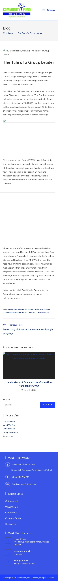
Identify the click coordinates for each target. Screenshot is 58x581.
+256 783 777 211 (20, 477)
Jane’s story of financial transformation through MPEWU (29, 384)
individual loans (42, 309)
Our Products (9, 428)
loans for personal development (19, 312)
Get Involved (9, 421)
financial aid (14, 309)
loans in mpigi (42, 312)
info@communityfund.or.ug (24, 484)
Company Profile (10, 432)
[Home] (4, 33)
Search (6, 399)
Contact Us (8, 436)
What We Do (9, 425)
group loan (27, 309)
